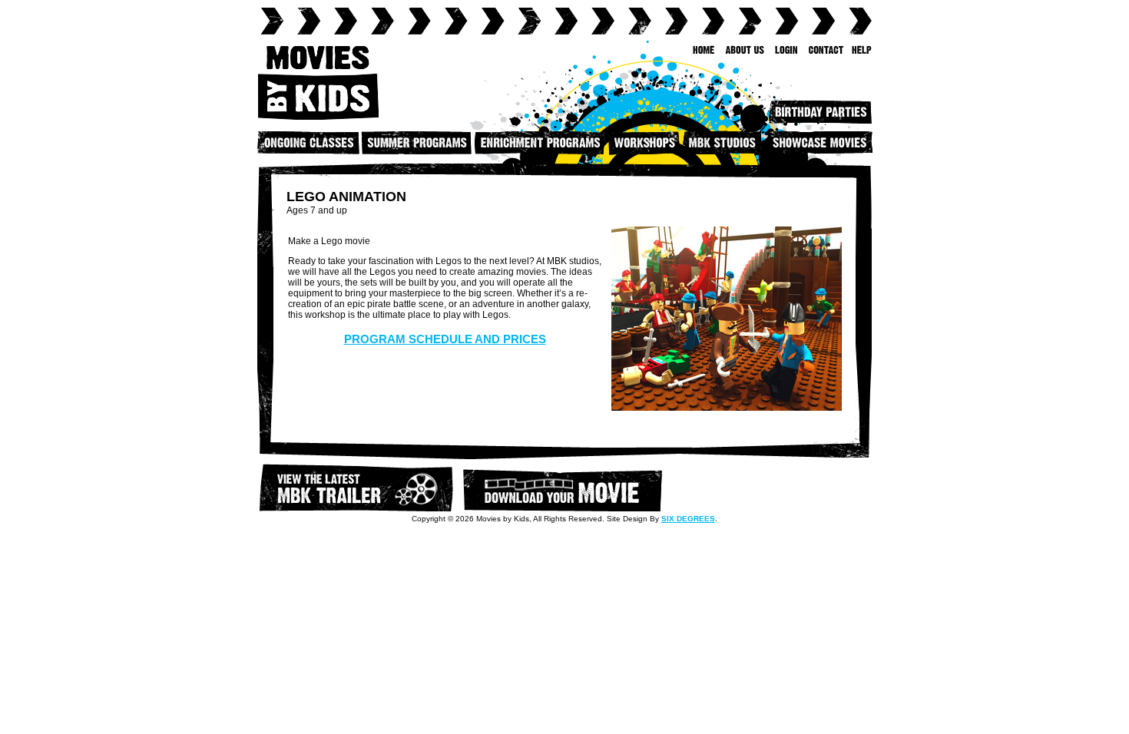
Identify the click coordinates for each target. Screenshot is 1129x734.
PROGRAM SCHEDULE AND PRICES (445, 339)
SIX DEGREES (688, 518)
